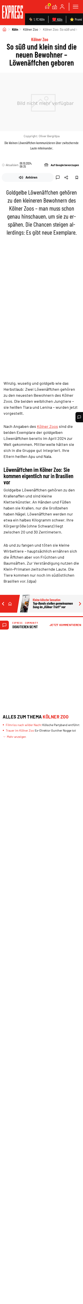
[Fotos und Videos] (54, 6)
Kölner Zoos (47, 426)
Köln (15, 29)
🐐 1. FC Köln (37, 19)
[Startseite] (4, 29)
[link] (12, 12)
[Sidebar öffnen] (75, 7)
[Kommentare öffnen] (79, 417)
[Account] (62, 6)
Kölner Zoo (30, 29)
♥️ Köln (57, 19)
